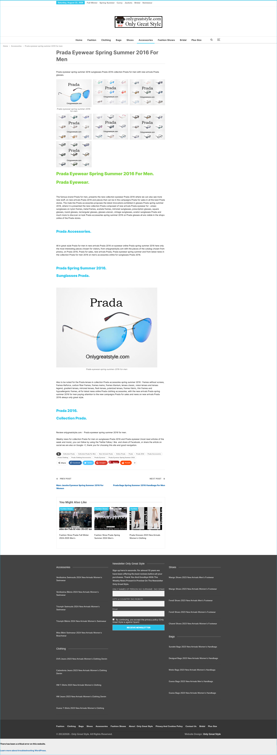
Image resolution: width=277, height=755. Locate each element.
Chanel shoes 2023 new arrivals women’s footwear (193, 623)
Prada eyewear (99, 457)
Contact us (191, 726)
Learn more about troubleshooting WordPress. (23, 750)
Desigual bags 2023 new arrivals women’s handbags (193, 658)
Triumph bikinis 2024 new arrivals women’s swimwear (81, 621)
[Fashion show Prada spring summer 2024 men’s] (110, 518)
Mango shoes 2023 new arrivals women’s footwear (193, 589)
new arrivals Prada (106, 454)
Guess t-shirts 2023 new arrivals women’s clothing (80, 708)
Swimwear (147, 3)
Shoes (130, 40)
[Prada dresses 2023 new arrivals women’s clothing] (146, 518)
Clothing (106, 40)
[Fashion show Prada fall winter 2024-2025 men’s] (75, 518)
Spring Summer (107, 3)
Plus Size (196, 40)
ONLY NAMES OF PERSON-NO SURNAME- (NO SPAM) (138, 589)
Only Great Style (212, 734)
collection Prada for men (87, 454)
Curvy (119, 3)
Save (115, 463)
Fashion (91, 40)
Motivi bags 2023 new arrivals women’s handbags (192, 670)
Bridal (137, 3)
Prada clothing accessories (81, 457)
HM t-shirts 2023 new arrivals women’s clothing (78, 685)
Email (115, 609)
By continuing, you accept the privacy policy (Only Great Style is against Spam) (138, 620)
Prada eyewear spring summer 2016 (122, 457)
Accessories (146, 40)
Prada (131, 454)
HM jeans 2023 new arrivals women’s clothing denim (81, 696)
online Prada (120, 454)
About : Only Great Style (141, 726)
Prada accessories (154, 454)
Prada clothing (63, 457)
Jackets (128, 3)
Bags (118, 40)
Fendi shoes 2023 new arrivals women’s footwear (192, 612)
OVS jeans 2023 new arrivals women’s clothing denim (81, 659)
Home (79, 40)
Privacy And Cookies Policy (169, 726)
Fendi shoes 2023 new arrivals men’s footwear (191, 600)
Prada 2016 (140, 454)
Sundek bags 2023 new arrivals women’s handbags (193, 647)
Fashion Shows (166, 40)
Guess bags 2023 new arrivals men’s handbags (191, 681)
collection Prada (69, 454)
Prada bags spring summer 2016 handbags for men (139, 485)
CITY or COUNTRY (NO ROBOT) (128, 599)
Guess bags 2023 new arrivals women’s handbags (192, 693)
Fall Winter (92, 3)
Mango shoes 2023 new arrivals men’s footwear (191, 577)
